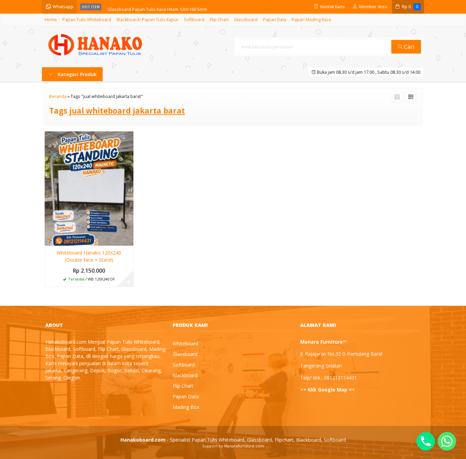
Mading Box (186, 407)
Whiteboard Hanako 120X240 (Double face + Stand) (89, 256)
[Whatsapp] (447, 441)
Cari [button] (408, 47)
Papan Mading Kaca (311, 20)
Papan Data (274, 20)
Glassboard (246, 20)
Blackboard (185, 375)
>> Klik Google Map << (327, 389)
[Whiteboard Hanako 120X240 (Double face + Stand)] (89, 188)
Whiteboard (185, 343)
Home (51, 20)
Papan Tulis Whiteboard (86, 20)
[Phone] (426, 441)
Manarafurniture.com (244, 445)
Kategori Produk (76, 74)
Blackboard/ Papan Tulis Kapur (147, 20)
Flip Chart (219, 20)
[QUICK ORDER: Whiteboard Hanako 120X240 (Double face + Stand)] (49, 239)
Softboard (194, 20)
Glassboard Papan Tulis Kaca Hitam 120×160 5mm (157, 7)
